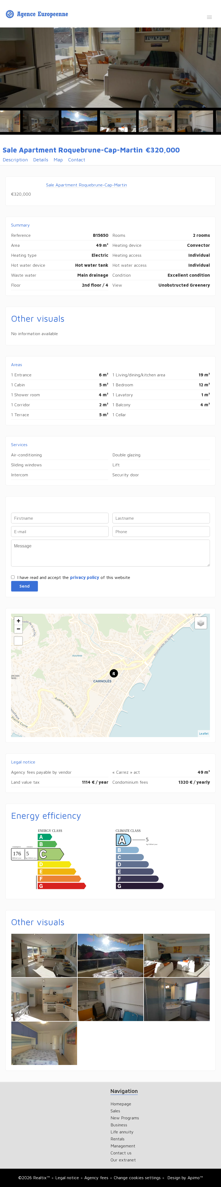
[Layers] (201, 623)
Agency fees (96, 1177)
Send (24, 586)
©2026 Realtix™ (34, 1177)
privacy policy (84, 577)
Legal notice (67, 1177)
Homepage (37, 14)
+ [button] (18, 620)
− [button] (18, 629)
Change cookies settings (137, 1177)
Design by (184, 1177)
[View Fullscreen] (18, 641)
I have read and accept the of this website (73, 577)
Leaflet (204, 733)
